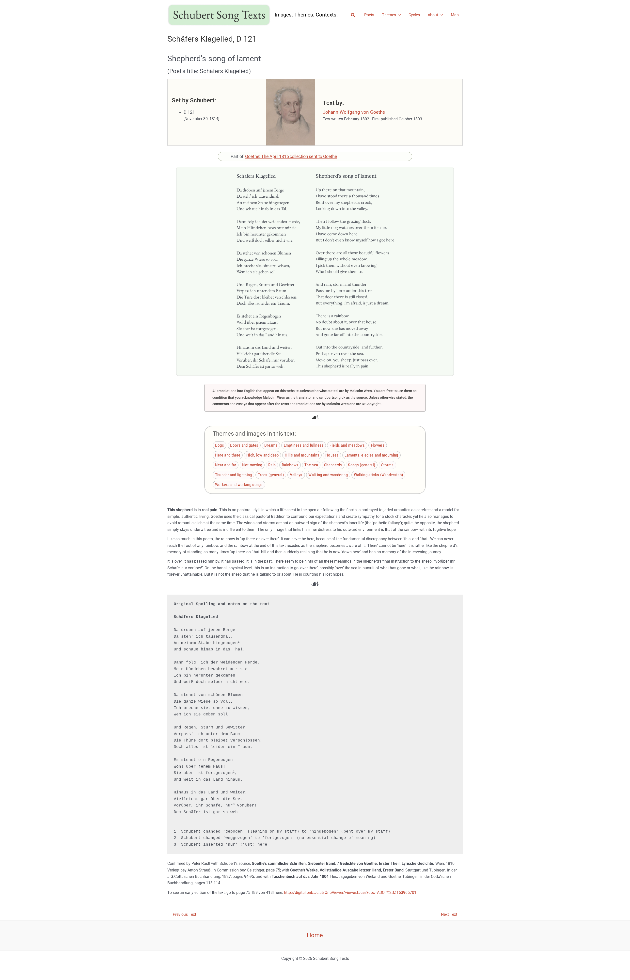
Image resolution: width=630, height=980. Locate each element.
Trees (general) (271, 474)
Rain (272, 464)
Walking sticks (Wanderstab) (378, 474)
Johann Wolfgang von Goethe (354, 112)
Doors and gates (244, 445)
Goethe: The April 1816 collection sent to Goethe (291, 156)
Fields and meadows (347, 445)
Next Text (451, 914)
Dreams (271, 445)
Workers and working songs (239, 484)
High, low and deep (262, 455)
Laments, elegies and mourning (371, 455)
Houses (332, 455)
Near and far (225, 464)
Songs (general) (361, 464)
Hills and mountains (302, 455)
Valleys (296, 474)
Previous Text (182, 914)
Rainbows (290, 464)
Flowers (377, 445)
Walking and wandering (328, 474)
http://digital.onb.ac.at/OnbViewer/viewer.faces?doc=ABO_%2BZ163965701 (350, 892)
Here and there (227, 455)
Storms (387, 464)
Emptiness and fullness (304, 445)
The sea (311, 464)
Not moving (252, 464)
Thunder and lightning (233, 474)
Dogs (219, 445)
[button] (353, 15)
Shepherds (333, 464)
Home (315, 935)
